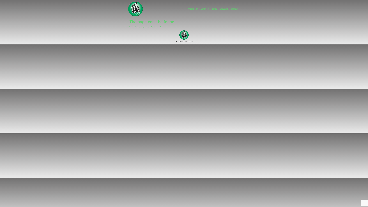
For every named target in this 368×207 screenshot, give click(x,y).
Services (224, 9)
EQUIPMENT (193, 9)
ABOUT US (205, 9)
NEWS (214, 9)
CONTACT (235, 9)
